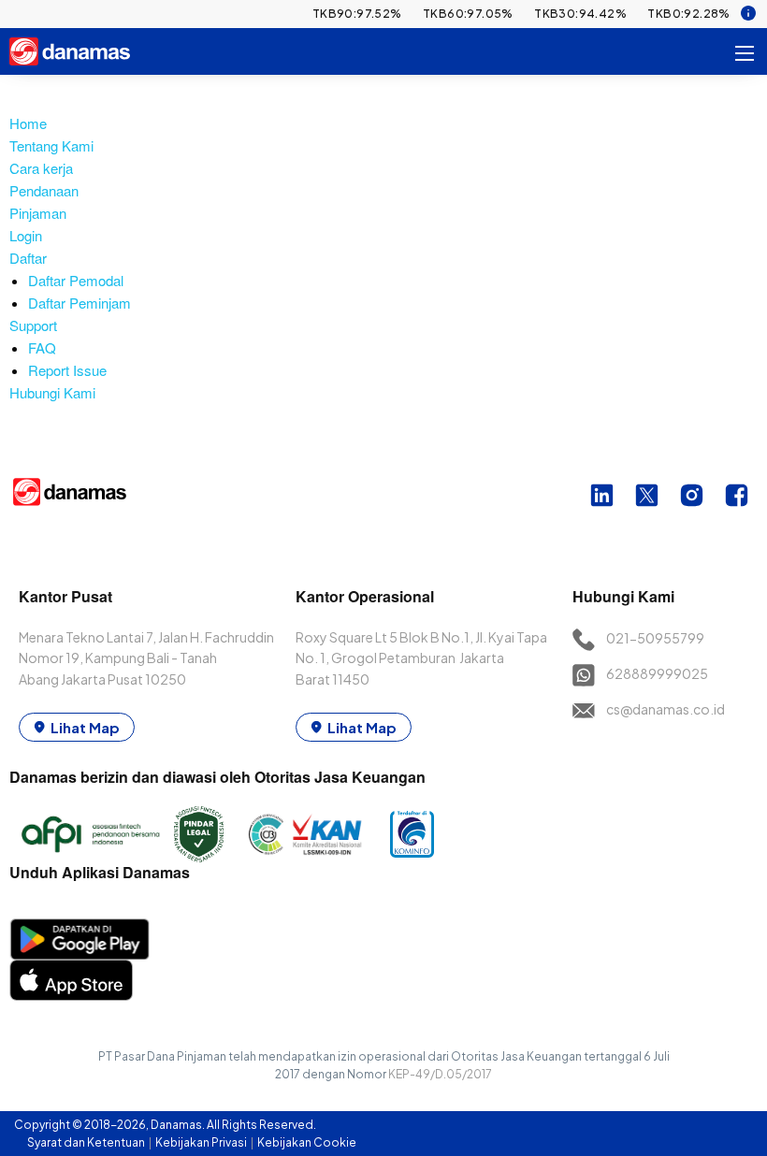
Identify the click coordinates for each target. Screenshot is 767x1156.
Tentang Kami (51, 145)
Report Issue (67, 370)
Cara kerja (41, 168)
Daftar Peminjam (79, 302)
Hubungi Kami (52, 392)
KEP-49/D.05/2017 (440, 1074)
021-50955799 (655, 637)
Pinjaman (37, 213)
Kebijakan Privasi (202, 1142)
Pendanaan (44, 190)
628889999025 (657, 673)
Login (25, 235)
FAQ (42, 347)
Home (28, 123)
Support (33, 325)
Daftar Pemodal (75, 280)
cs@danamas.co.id (665, 709)
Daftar (28, 257)
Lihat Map (85, 727)
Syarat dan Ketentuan (87, 1142)
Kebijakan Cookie (306, 1142)
